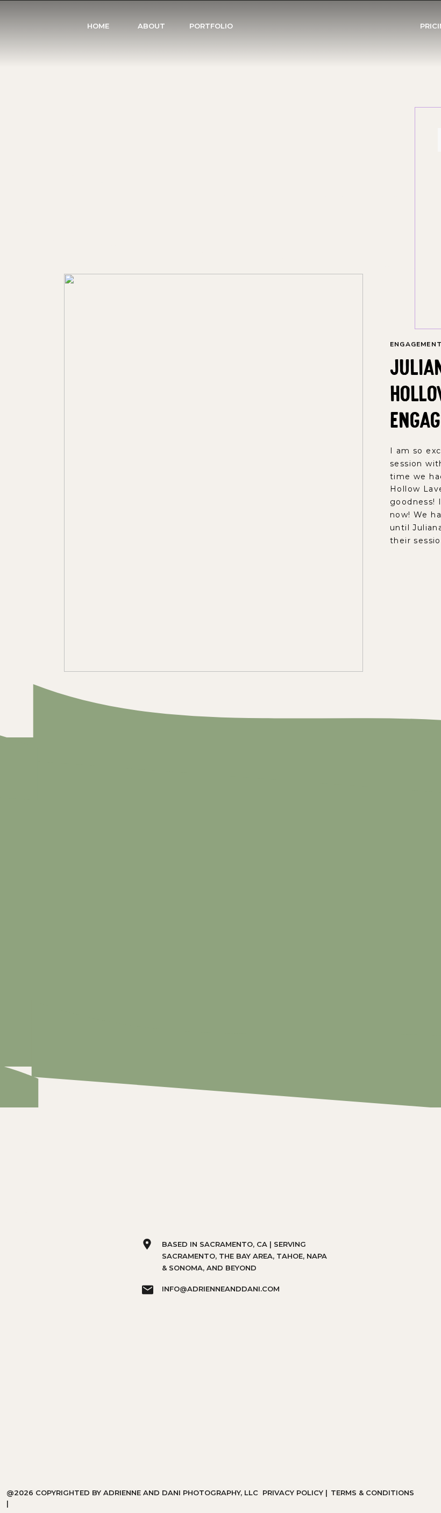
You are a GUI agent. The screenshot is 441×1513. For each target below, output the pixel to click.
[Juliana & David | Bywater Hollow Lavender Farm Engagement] (213, 473)
